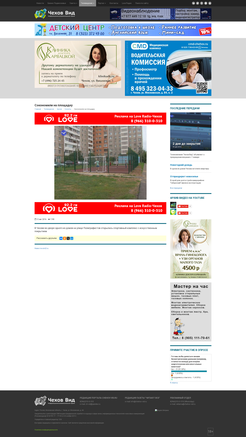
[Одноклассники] (64, 238)
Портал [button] (101, 3)
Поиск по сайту (141, 3)
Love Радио (127, 3)
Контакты (114, 3)
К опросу (174, 383)
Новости (40, 3)
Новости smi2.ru (41, 248)
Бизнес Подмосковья (57, 3)
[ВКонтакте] (61, 238)
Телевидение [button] (87, 3)
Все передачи (176, 188)
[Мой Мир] (71, 238)
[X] (68, 238)
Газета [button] (73, 3)
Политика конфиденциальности (46, 430)
